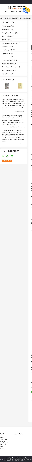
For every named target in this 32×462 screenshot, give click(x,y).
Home (6, 11)
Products (14, 11)
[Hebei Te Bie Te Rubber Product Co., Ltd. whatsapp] (8, 156)
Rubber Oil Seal (6, 26)
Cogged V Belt (14, 18)
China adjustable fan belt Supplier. (20, 458)
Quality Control (4, 442)
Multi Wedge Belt (7, 50)
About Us (22, 11)
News (1, 446)
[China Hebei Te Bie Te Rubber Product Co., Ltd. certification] (7, 86)
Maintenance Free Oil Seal (9, 43)
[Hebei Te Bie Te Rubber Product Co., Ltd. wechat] (13, 156)
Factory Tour (3, 439)
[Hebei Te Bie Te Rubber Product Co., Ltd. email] (4, 156)
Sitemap (2, 449)
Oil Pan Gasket (6, 74)
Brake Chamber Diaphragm (9, 67)
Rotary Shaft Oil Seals (8, 33)
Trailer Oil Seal (6, 40)
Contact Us (3, 444)
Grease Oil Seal (6, 29)
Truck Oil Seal (6, 36)
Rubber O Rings (6, 46)
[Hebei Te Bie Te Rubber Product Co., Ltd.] (16, 7)
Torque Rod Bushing (8, 63)
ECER (26, 460)
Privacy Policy (7, 458)
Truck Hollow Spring (8, 70)
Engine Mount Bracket (8, 60)
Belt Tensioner (6, 57)
